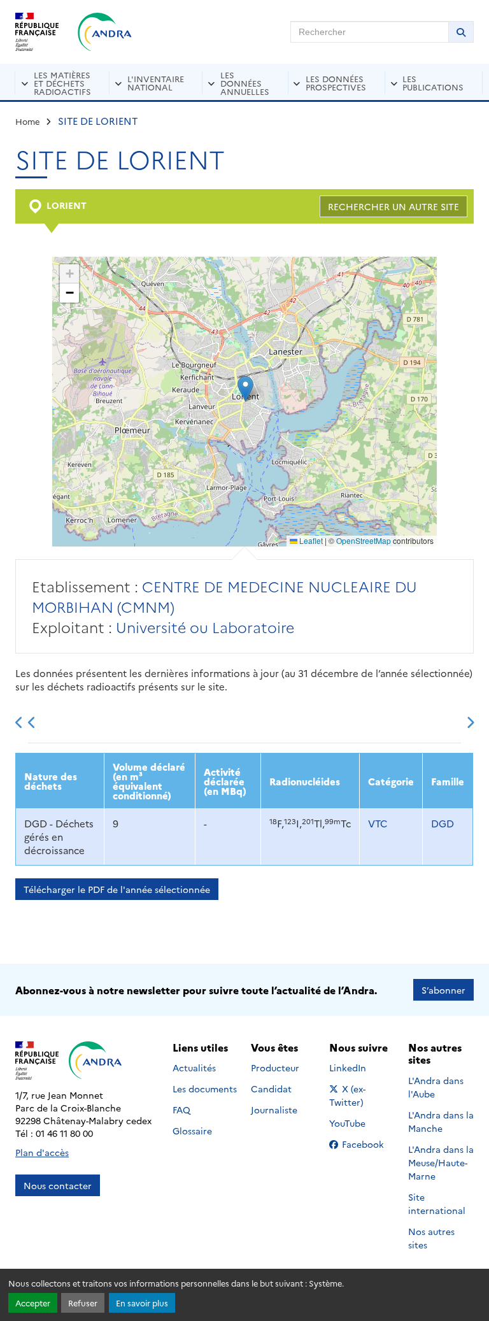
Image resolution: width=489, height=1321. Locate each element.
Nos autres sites (431, 1238)
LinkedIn (361, 1067)
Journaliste (274, 1109)
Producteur (275, 1067)
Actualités (194, 1067)
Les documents (205, 1088)
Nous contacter (58, 1185)
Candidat (271, 1088)
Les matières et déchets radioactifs (62, 83)
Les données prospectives (336, 82)
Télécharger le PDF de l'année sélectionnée (117, 889)
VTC (377, 823)
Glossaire (192, 1130)
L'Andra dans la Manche (441, 1121)
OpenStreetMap (363, 540)
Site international (436, 1203)
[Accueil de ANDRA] (105, 32)
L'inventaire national (155, 82)
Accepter (32, 1302)
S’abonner (443, 989)
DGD (442, 823)
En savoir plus (142, 1302)
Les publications (433, 82)
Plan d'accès (42, 1152)
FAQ (181, 1109)
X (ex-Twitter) (362, 1095)
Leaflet (310, 540)
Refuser (82, 1302)
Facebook (367, 1144)
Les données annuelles (244, 83)
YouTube (361, 1123)
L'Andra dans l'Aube (436, 1087)
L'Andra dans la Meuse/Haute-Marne (441, 1162)
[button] (245, 389)
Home (27, 121)
